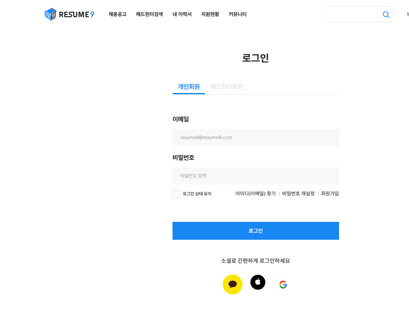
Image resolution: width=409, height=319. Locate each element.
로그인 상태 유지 (197, 193)
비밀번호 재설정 (298, 194)
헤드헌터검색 (149, 14)
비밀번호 (183, 157)
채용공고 (118, 14)
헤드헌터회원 (227, 86)
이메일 (181, 119)
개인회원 (189, 86)
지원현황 (210, 14)
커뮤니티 (238, 14)
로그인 (256, 231)
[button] (258, 282)
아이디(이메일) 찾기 (255, 194)
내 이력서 (182, 14)
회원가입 (330, 194)
